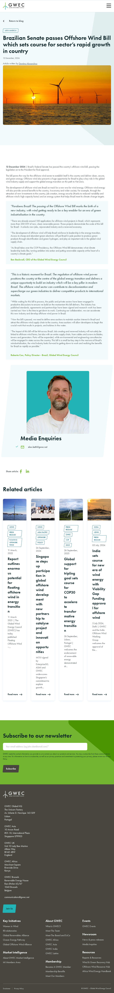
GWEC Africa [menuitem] (52, 939)
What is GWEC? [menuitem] (53, 926)
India (96, 527)
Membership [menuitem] (53, 961)
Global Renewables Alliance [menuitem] (16, 935)
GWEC (68, 534)
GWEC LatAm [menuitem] (52, 953)
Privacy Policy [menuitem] (19, 988)
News (11, 527)
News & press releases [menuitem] (93, 939)
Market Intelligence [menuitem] (15, 952)
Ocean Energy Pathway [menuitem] (14, 939)
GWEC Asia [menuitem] (51, 944)
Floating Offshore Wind (13, 542)
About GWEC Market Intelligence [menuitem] (18, 957)
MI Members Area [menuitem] (11, 962)
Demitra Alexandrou (28, 63)
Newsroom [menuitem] (89, 934)
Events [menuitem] (86, 921)
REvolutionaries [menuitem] (10, 930)
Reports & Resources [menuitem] (91, 957)
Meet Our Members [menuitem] (55, 976)
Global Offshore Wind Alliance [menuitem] (17, 944)
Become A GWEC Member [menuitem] (58, 966)
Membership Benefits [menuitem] (55, 971)
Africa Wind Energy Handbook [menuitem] (96, 971)
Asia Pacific (43, 532)
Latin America (10, 30)
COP (67, 540)
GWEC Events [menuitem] (89, 926)
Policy (40, 542)
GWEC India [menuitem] (51, 948)
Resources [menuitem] (88, 952)
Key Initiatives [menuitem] (12, 921)
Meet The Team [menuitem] (53, 930)
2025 (68, 545)
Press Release (12, 533)
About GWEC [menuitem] (54, 921)
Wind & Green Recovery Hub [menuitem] (96, 962)
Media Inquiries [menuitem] (89, 944)
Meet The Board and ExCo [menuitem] (58, 935)
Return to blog (16, 20)
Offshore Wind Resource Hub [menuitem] (96, 966)
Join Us (9, 908)
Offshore (42, 537)
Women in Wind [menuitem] (10, 926)
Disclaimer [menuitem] (6, 988)
